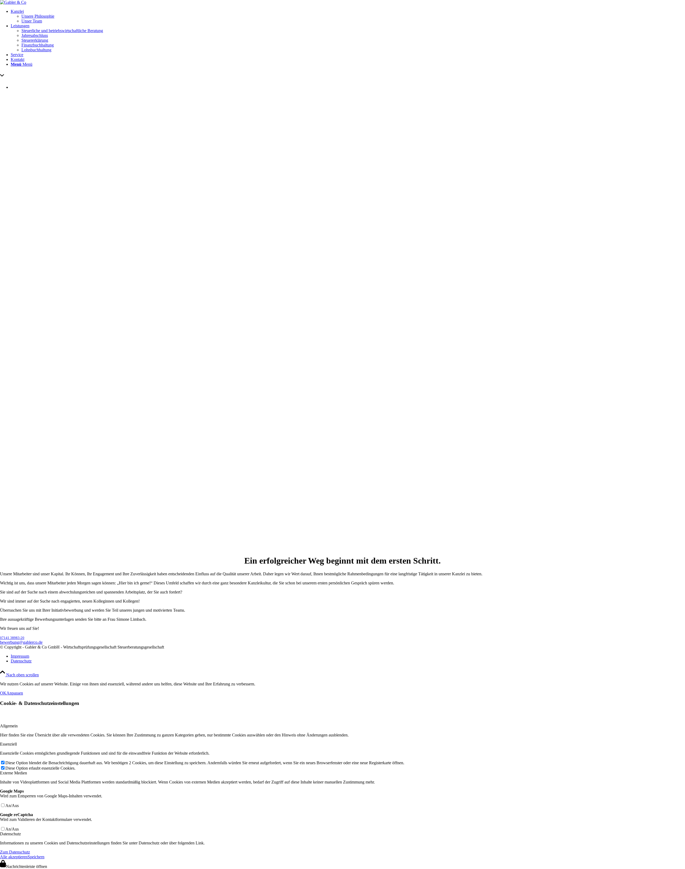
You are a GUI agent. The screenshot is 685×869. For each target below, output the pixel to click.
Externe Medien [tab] (13, 773)
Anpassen (14, 693)
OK (3, 693)
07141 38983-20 (12, 638)
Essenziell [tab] (8, 744)
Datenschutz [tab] (10, 834)
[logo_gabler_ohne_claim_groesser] (13, 2)
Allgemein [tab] (9, 726)
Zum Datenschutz (15, 852)
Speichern (36, 857)
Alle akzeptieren (14, 857)
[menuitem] (348, 16)
